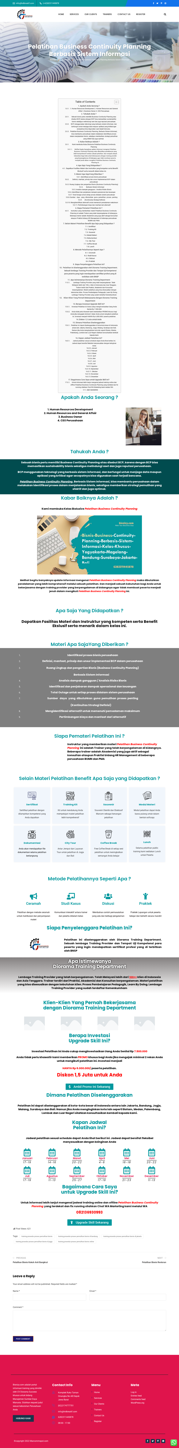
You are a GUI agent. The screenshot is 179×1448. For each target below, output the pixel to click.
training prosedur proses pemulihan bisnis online (76, 1242)
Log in (134, 1392)
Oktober (94, 371)
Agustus (94, 366)
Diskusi (92, 258)
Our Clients (91, 14)
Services (74, 14)
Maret (94, 353)
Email (93, 1291)
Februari (94, 351)
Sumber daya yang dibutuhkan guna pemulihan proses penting (93, 197)
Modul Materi (92, 235)
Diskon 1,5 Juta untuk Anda (90, 319)
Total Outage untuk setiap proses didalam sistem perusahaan (94, 195)
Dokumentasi (92, 238)
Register (140, 14)
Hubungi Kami (23, 1418)
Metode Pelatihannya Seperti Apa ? (89, 250)
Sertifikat (91, 226)
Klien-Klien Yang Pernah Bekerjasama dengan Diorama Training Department (90, 299)
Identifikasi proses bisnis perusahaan (94, 177)
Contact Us (124, 14)
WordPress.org (137, 1403)
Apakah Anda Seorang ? (90, 106)
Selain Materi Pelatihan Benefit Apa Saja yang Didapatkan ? (90, 223)
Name (16, 1291)
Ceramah (92, 253)
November (94, 374)
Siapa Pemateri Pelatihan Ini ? (89, 208)
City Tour (92, 241)
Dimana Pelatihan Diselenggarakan (90, 323)
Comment (18, 1307)
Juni (94, 361)
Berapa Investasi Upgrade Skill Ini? (90, 304)
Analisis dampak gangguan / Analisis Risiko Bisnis (93, 189)
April (94, 356)
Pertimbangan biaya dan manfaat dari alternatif (94, 205)
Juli (94, 364)
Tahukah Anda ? (89, 114)
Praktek (92, 261)
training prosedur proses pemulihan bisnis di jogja (34, 1242)
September (94, 369)
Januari (94, 348)
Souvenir (92, 232)
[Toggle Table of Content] (115, 102)
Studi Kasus (92, 256)
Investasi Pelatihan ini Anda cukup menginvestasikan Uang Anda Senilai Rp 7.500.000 (94, 308)
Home (61, 14)
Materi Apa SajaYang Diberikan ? (89, 174)
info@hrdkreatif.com (25, 3)
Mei (94, 358)
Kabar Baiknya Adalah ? (90, 142)
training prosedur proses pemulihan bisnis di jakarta (122, 1236)
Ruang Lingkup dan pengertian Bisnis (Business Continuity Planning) (94, 184)
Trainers (107, 14)
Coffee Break (92, 244)
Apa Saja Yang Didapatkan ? (89, 165)
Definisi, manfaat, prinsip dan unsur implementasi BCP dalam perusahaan (93, 181)
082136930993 (92, 390)
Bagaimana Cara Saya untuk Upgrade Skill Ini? (90, 380)
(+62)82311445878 (51, 3)
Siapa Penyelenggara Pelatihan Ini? (90, 264)
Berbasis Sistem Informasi (93, 187)
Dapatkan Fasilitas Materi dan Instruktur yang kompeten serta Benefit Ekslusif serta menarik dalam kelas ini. (92, 169)
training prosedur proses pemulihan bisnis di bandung (78, 1236)
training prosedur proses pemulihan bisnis (36, 1236)
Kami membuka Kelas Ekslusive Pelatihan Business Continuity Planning (93, 146)
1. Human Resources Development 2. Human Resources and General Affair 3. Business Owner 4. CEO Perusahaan (94, 110)
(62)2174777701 (66, 1405)
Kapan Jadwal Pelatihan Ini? (90, 338)
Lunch (92, 247)
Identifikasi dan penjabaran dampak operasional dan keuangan (93, 192)
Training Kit (92, 229)
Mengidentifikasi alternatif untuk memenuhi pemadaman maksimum (94, 202)
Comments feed (138, 1399)
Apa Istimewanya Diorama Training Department (90, 280)
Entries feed (136, 1395)
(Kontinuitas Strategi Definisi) (94, 200)
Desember (94, 377)
